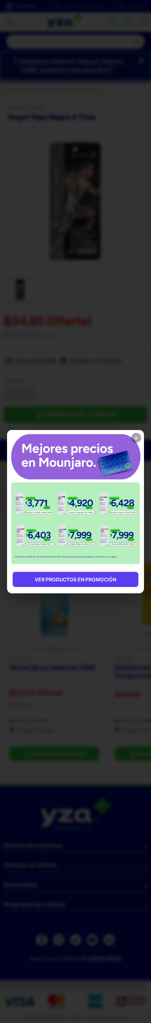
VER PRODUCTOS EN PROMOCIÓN (75, 579)
